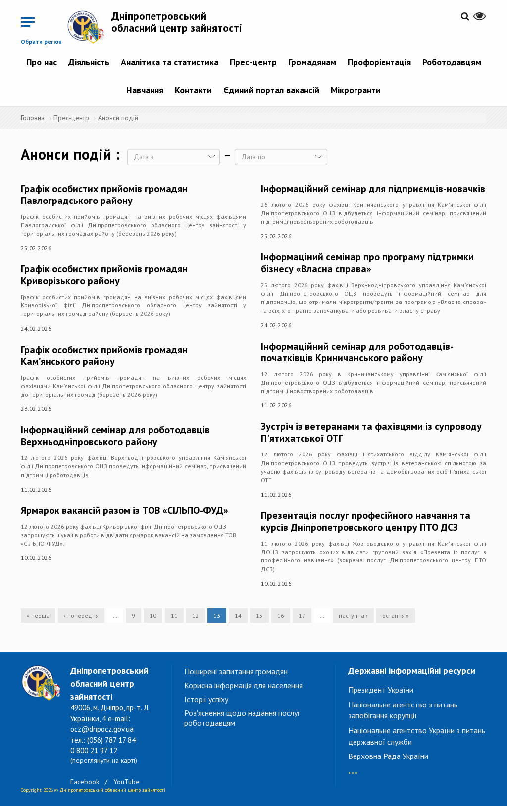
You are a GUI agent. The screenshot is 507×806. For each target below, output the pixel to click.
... (352, 768)
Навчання (144, 90)
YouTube (126, 781)
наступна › (353, 615)
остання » (395, 615)
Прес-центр (253, 62)
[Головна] (89, 27)
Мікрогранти (356, 90)
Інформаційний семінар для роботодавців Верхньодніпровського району (115, 436)
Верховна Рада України (388, 756)
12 (195, 615)
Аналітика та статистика (169, 62)
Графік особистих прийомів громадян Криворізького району (104, 275)
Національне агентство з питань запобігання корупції (402, 710)
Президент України (380, 690)
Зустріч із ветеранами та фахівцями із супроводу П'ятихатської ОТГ (371, 432)
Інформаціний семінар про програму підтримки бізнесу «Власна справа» (367, 263)
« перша (38, 615)
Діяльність (88, 62)
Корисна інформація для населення (243, 685)
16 (280, 615)
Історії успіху (206, 699)
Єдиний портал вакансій (271, 90)
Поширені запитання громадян (236, 671)
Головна (33, 117)
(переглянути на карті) (103, 760)
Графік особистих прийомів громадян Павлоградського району (104, 194)
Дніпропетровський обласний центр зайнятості (176, 22)
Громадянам (312, 62)
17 (302, 615)
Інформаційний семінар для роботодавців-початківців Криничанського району (357, 352)
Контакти (193, 90)
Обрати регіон (41, 41)
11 (174, 615)
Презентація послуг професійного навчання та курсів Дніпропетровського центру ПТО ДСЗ (365, 521)
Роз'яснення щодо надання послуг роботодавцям (242, 718)
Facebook (84, 781)
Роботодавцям (451, 62)
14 (238, 615)
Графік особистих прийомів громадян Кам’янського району (104, 355)
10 (153, 615)
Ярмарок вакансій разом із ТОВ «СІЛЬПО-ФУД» (124, 510)
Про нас (41, 62)
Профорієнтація (379, 62)
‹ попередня (81, 615)
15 (259, 615)
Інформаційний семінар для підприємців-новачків (373, 189)
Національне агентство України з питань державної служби (416, 736)
